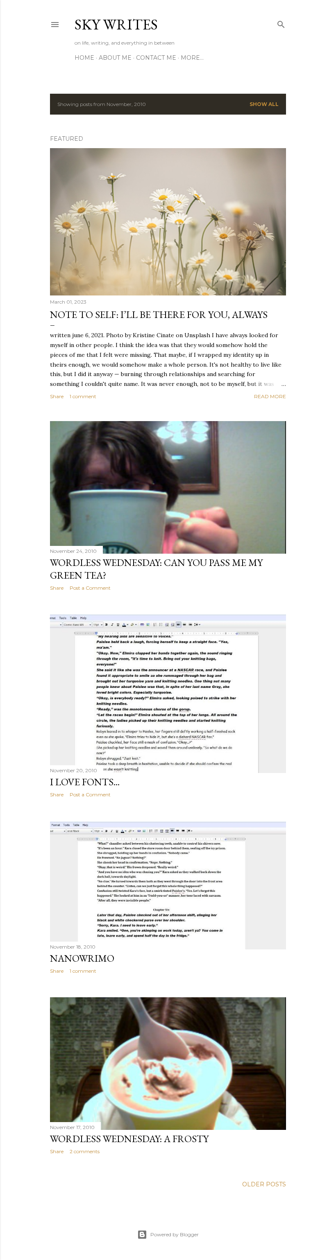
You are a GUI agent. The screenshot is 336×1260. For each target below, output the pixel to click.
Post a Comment (90, 588)
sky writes (116, 24)
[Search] (281, 23)
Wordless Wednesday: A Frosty (129, 1138)
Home (84, 57)
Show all (264, 104)
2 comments (85, 1151)
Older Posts (264, 1184)
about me (115, 57)
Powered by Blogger (174, 1234)
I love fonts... (85, 781)
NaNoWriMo (82, 958)
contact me (156, 57)
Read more (270, 396)
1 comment (83, 396)
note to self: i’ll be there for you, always (159, 314)
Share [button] (57, 396)
